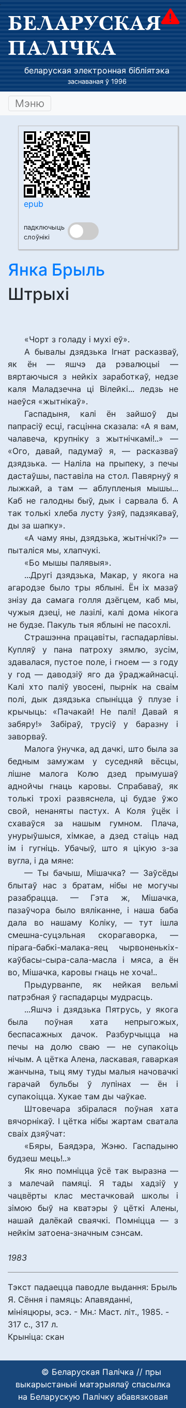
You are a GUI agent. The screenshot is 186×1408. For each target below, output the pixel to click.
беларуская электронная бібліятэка (96, 70)
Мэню (29, 103)
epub (33, 204)
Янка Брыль (56, 270)
